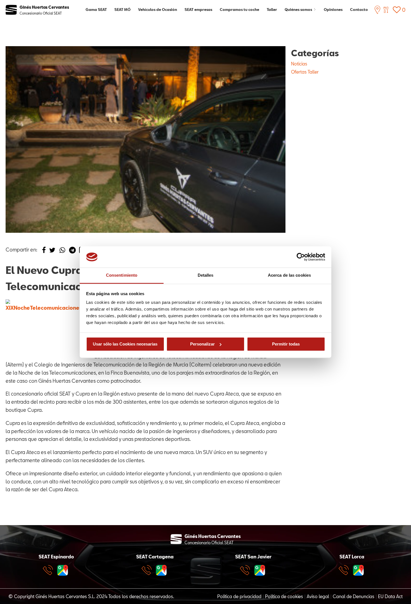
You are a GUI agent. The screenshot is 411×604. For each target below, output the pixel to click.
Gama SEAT (96, 9)
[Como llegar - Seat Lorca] (358, 570)
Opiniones (333, 9)
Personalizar (202, 344)
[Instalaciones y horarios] (377, 10)
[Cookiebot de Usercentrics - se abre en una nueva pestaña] (300, 257)
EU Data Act (390, 596)
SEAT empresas (198, 9)
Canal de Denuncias (353, 596)
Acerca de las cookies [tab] (289, 275)
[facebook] (44, 251)
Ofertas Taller (305, 71)
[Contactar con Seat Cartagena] (147, 570)
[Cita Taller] (386, 10)
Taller (272, 9)
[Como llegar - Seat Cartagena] (161, 570)
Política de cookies (284, 596)
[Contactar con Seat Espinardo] (49, 570)
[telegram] (72, 251)
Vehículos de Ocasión (157, 9)
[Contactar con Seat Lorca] (345, 570)
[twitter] (52, 251)
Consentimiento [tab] (121, 275)
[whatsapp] (62, 251)
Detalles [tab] (206, 275)
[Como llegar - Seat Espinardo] (63, 570)
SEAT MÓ (122, 9)
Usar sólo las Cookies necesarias (125, 344)
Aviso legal (318, 596)
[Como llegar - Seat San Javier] (260, 570)
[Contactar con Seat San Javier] (246, 570)
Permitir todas (286, 344)
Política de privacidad (239, 596)
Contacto (359, 9)
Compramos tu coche (239, 9)
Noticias (299, 63)
